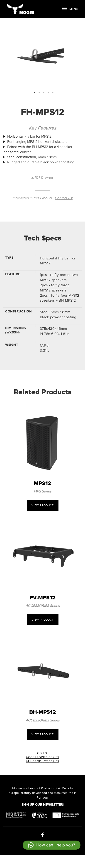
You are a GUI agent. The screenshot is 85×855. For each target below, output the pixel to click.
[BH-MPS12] (42, 670)
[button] (51, 845)
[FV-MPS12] (42, 556)
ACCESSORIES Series (42, 757)
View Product (43, 505)
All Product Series (42, 761)
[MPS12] (42, 442)
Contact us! (64, 198)
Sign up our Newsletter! (43, 804)
